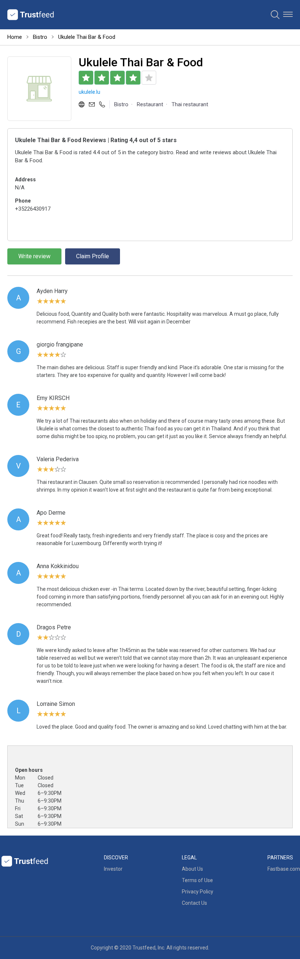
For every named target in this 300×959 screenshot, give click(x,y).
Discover (116, 857)
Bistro (40, 37)
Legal (189, 857)
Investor (113, 869)
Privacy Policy (197, 892)
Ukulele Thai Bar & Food (86, 37)
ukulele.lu (89, 92)
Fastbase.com (283, 869)
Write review (34, 256)
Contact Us (194, 903)
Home (14, 37)
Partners (280, 857)
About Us (192, 869)
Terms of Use (197, 880)
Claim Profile (92, 256)
